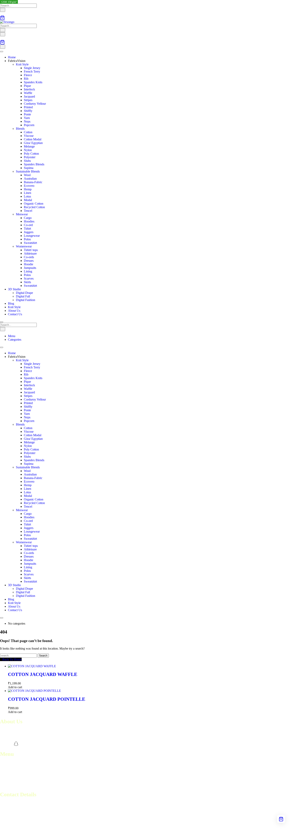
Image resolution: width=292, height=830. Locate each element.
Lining (28, 271)
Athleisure (30, 253)
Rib (26, 78)
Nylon (28, 150)
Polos (27, 239)
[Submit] (2, 10)
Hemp (28, 189)
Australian (30, 178)
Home (12, 57)
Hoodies (29, 221)
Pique (27, 85)
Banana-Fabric (33, 182)
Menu (11, 336)
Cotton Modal (32, 139)
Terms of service (10, 774)
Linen (27, 193)
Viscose (29, 135)
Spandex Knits (33, 82)
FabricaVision (16, 60)
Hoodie (28, 264)
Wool (27, 175)
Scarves (29, 278)
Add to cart (15, 687)
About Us (14, 310)
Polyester (29, 157)
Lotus (27, 196)
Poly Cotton (31, 153)
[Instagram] (9, 743)
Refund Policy (9, 777)
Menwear (22, 214)
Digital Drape (24, 292)
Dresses (29, 260)
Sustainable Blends (28, 171)
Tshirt (27, 228)
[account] (1, 13)
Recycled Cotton (34, 207)
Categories (14, 339)
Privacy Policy (9, 785)
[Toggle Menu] (1, 51)
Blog (11, 303)
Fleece (28, 75)
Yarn (27, 118)
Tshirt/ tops (31, 250)
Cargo (28, 217)
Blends (20, 128)
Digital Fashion (25, 300)
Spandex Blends (34, 164)
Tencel (28, 210)
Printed (28, 107)
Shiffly (28, 110)
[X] (23, 743)
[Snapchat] (16, 743)
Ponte (27, 114)
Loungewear (32, 235)
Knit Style (22, 64)
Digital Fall (23, 296)
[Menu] (2, 34)
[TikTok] (30, 743)
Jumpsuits (30, 267)
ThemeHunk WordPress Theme (58, 825)
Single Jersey (32, 68)
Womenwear (24, 246)
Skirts (27, 282)
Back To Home (12, 659)
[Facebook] (2, 743)
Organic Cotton (33, 203)
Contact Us (15, 314)
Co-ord (28, 225)
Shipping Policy (10, 781)
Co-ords (29, 257)
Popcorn (29, 125)
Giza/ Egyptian (33, 143)
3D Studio (14, 289)
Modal (28, 200)
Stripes (28, 100)
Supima (28, 168)
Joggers (28, 232)
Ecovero (29, 185)
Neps (27, 121)
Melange (29, 146)
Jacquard (29, 96)
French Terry (32, 71)
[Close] (1, 322)
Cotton (28, 132)
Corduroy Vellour (35, 103)
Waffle (28, 93)
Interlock (29, 89)
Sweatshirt (30, 242)
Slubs (27, 160)
